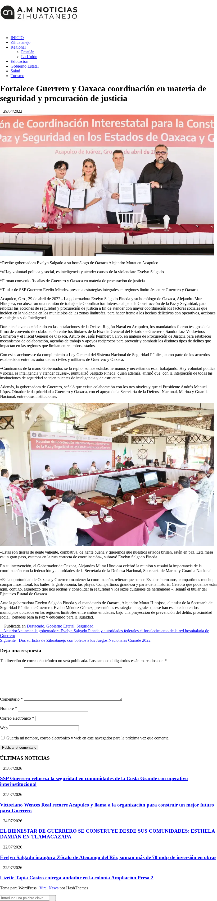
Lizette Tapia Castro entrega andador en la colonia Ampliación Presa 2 (76, 877)
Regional (18, 47)
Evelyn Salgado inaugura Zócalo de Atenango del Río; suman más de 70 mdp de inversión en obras (108, 857)
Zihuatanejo (20, 42)
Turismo (17, 75)
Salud (15, 71)
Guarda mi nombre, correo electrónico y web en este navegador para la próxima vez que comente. (87, 738)
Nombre (8, 708)
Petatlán (27, 52)
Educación (19, 61)
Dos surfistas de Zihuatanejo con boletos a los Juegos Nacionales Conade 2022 (76, 640)
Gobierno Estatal (25, 66)
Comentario (11, 699)
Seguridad (84, 626)
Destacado (35, 626)
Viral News (48, 888)
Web (4, 728)
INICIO (17, 37)
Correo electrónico (17, 718)
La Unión (29, 56)
